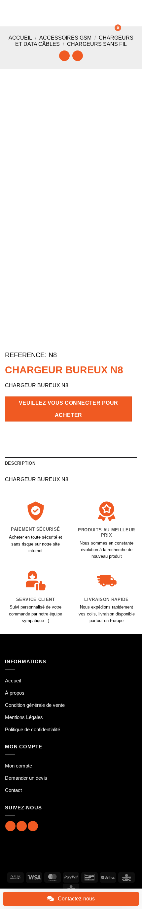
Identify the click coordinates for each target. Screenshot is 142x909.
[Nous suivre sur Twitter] (33, 826)
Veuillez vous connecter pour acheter (68, 409)
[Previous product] (77, 55)
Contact (13, 790)
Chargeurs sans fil (97, 44)
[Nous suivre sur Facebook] (10, 826)
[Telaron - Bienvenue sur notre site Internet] (72, 13)
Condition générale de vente (35, 705)
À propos (14, 693)
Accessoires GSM (65, 38)
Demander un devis (26, 778)
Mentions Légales (24, 717)
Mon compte (18, 765)
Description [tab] (20, 463)
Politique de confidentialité (32, 729)
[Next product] (64, 55)
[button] (9, 13)
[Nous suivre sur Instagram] (22, 826)
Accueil (20, 38)
